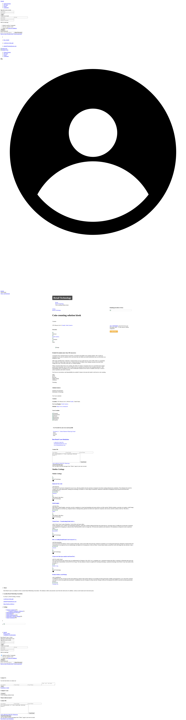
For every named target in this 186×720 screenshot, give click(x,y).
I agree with (9, 28)
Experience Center (5, 687)
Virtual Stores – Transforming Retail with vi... (63, 521)
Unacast (54, 547)
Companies (6, 7)
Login (2, 14)
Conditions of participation (9, 635)
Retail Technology (62, 298)
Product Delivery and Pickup (59, 574)
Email (74, 431)
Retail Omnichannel (11, 615)
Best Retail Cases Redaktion (60, 439)
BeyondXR (55, 531)
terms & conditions (12, 28)
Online (53, 309)
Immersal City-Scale (57, 483)
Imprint (5, 632)
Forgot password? (18, 34)
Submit (2, 291)
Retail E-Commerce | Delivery (16, 611)
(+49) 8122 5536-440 (8, 43)
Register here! (10, 34)
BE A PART (6, 40)
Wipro (53, 511)
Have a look (114, 331)
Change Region (7, 52)
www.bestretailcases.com (59, 445)
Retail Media (9, 613)
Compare (3, 693)
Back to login (4, 34)
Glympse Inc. (56, 584)
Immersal (54, 493)
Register (3, 29)
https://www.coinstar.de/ (62, 406)
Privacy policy (6, 633)
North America (69, 325)
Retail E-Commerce (10, 609)
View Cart (3, 293)
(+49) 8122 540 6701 (59, 442)
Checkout (7, 293)
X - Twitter (60, 431)
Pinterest (65, 431)
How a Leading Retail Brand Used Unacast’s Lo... (64, 539)
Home (56, 302)
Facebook (55, 431)
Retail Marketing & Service (12, 612)
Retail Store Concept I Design (13, 616)
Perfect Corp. (55, 566)
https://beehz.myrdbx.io (8, 604)
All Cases (5, 53)
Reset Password (18, 32)
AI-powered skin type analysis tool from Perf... (63, 556)
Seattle (63, 325)
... (60, 490)
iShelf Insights (55, 503)
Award (5, 6)
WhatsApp (69, 431)
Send (2, 686)
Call (58, 463)
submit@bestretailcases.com (9, 46)
